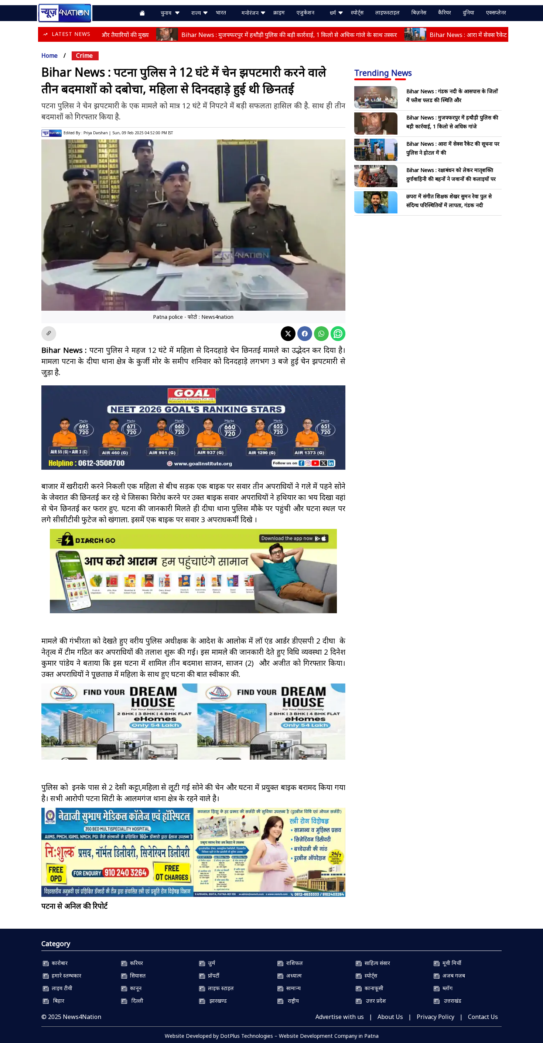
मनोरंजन (251, 12)
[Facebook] (304, 333)
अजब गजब (452, 975)
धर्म (334, 12)
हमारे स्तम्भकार (65, 975)
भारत (221, 12)
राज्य (196, 12)
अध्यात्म (292, 975)
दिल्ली (135, 1000)
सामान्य (292, 988)
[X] (288, 333)
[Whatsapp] (321, 333)
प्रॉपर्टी (212, 975)
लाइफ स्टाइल (219, 988)
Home (49, 55)
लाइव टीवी (60, 988)
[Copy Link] (48, 333)
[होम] (64, 12)
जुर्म (210, 962)
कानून (134, 988)
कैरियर (444, 12)
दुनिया (468, 12)
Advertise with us (339, 1017)
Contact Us (483, 1017)
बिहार (56, 1000)
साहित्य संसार (376, 962)
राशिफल (293, 962)
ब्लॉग (446, 988)
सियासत (136, 975)
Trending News (383, 72)
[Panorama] (193, 728)
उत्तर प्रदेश (374, 1000)
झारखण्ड (216, 1000)
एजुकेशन (305, 12)
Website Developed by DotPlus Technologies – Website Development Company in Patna (272, 1035)
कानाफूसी (372, 988)
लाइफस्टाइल (387, 12)
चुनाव (167, 12)
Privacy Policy (435, 1017)
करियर (135, 962)
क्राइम (279, 12)
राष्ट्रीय (291, 1000)
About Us (390, 1017)
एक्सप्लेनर (496, 12)
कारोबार (58, 962)
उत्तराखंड (450, 1000)
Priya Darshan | (97, 132)
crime (84, 55)
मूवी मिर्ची (450, 962)
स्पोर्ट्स (357, 12)
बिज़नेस (418, 12)
